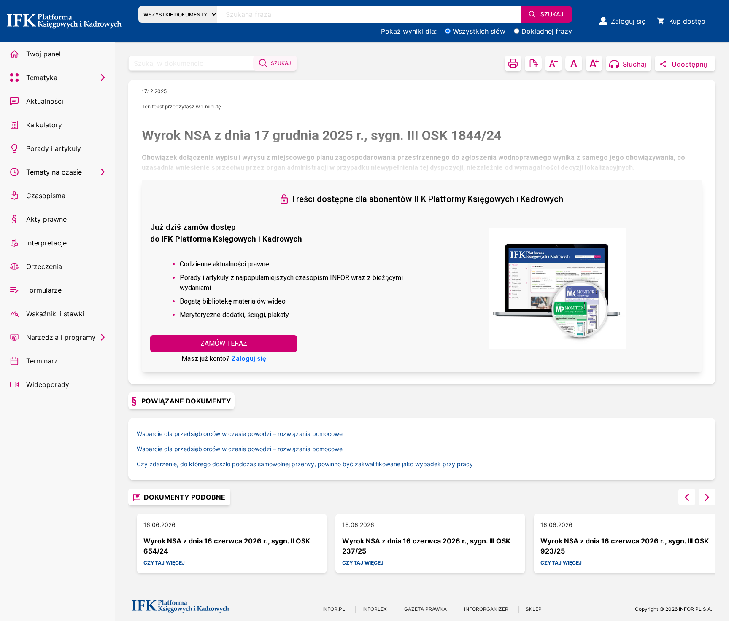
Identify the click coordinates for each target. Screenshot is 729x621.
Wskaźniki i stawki (55, 313)
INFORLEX (374, 609)
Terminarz (42, 361)
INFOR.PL (333, 609)
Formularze (44, 290)
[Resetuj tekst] (573, 63)
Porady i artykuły (53, 148)
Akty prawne (46, 219)
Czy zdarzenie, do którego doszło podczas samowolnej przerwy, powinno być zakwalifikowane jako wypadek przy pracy (305, 464)
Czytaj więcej (164, 562)
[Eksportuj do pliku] (533, 63)
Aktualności (44, 101)
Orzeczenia (44, 266)
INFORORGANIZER (486, 609)
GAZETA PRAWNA (425, 609)
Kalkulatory (44, 125)
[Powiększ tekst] (594, 63)
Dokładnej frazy (546, 31)
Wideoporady (47, 384)
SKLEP (534, 609)
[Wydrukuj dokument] (513, 63)
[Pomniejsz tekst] (553, 63)
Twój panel (43, 54)
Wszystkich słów (479, 31)
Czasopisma (45, 195)
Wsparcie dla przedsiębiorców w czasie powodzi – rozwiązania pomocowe (240, 433)
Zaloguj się (248, 359)
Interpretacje (46, 243)
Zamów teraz (223, 343)
